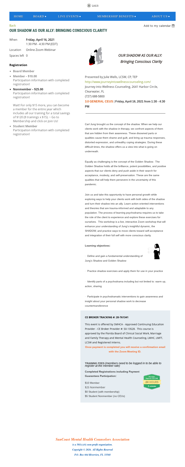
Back (12, 26)
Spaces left (16, 56)
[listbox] (160, 26)
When (13, 40)
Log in (95, 5)
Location (15, 50)
